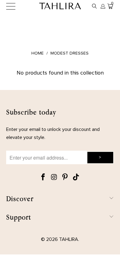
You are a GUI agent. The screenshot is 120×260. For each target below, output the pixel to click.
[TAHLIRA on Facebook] (43, 177)
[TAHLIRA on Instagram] (54, 177)
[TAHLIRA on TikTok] (76, 177)
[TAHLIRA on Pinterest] (65, 177)
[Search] (94, 6)
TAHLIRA (60, 6)
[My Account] (102, 6)
